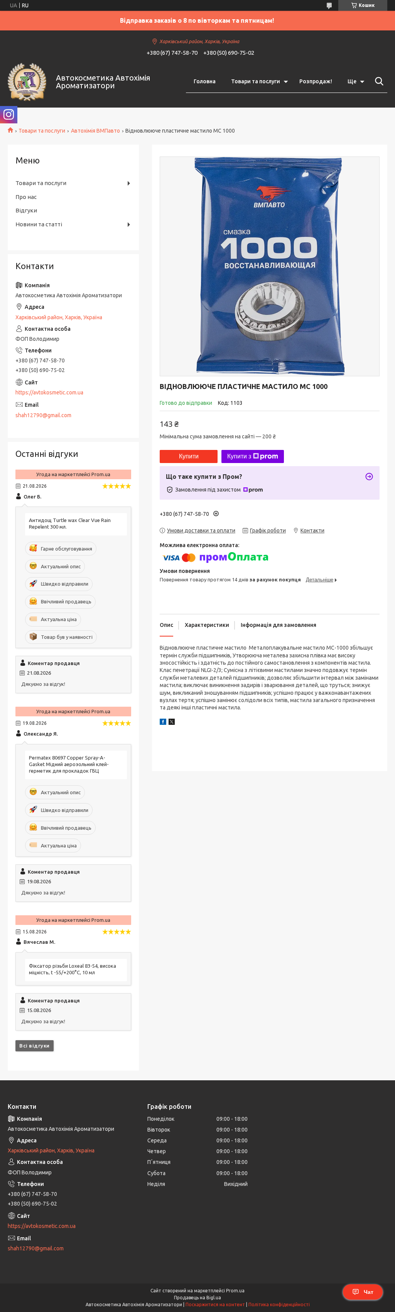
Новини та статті (38, 224)
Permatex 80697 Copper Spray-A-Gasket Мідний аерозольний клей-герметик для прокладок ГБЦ (69, 764)
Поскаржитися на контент (215, 1304)
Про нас (26, 197)
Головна (205, 81)
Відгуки (26, 210)
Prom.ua (235, 1290)
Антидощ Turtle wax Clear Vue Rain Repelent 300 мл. (70, 523)
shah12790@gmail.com (43, 415)
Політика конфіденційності (279, 1304)
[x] (172, 723)
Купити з (239, 456)
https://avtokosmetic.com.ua (49, 392)
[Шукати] (377, 81)
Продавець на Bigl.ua (197, 1297)
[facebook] (163, 723)
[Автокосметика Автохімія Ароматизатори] (27, 81)
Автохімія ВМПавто (95, 131)
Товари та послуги (255, 81)
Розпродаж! (315, 81)
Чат (368, 1292)
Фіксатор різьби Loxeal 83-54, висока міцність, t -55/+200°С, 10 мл (72, 969)
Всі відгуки (34, 1045)
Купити (189, 456)
